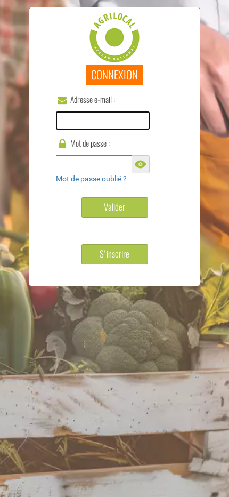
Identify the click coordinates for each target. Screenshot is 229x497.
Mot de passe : (90, 143)
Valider (114, 207)
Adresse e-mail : (92, 99)
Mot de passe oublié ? (91, 178)
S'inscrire (114, 254)
